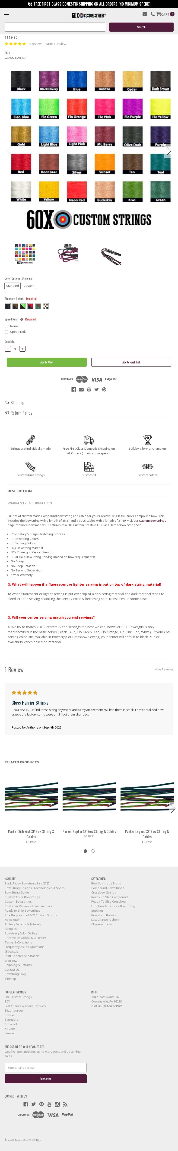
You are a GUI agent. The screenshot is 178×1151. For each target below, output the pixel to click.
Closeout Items (102, 924)
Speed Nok (18, 332)
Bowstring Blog (15, 974)
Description (20, 490)
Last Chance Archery (105, 919)
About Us (11, 929)
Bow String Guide (17, 892)
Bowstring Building (104, 915)
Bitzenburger (14, 1010)
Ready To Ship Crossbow (108, 901)
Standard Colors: (21, 299)
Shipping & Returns (18, 965)
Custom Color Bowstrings (22, 897)
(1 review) (35, 44)
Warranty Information (30, 503)
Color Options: (18, 278)
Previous (9, 151)
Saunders (11, 1019)
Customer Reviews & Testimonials (28, 906)
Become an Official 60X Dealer (25, 938)
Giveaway (11, 951)
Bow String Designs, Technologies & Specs (35, 888)
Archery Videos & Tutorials (23, 924)
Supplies (97, 910)
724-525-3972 (112, 1006)
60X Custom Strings (18, 997)
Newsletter (12, 919)
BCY (7, 1001)
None (14, 326)
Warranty (11, 960)
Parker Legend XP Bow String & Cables (147, 834)
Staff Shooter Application (22, 956)
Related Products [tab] (22, 762)
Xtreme (10, 1028)
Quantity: (10, 341)
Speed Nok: (20, 319)
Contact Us (12, 969)
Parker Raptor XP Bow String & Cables (89, 831)
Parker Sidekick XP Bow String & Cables (31, 834)
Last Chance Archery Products (25, 1006)
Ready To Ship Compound (109, 897)
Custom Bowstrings (152, 520)
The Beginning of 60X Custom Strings (31, 915)
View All (10, 1033)
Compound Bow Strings (107, 888)
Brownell (11, 1024)
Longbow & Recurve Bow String (113, 906)
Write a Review (55, 44)
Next (169, 151)
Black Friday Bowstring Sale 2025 (27, 883)
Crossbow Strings (103, 892)
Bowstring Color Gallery (21, 933)
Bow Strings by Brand (106, 883)
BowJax (10, 1015)
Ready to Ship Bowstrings (22, 910)
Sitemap (10, 978)
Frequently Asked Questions (24, 947)
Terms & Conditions (18, 942)
